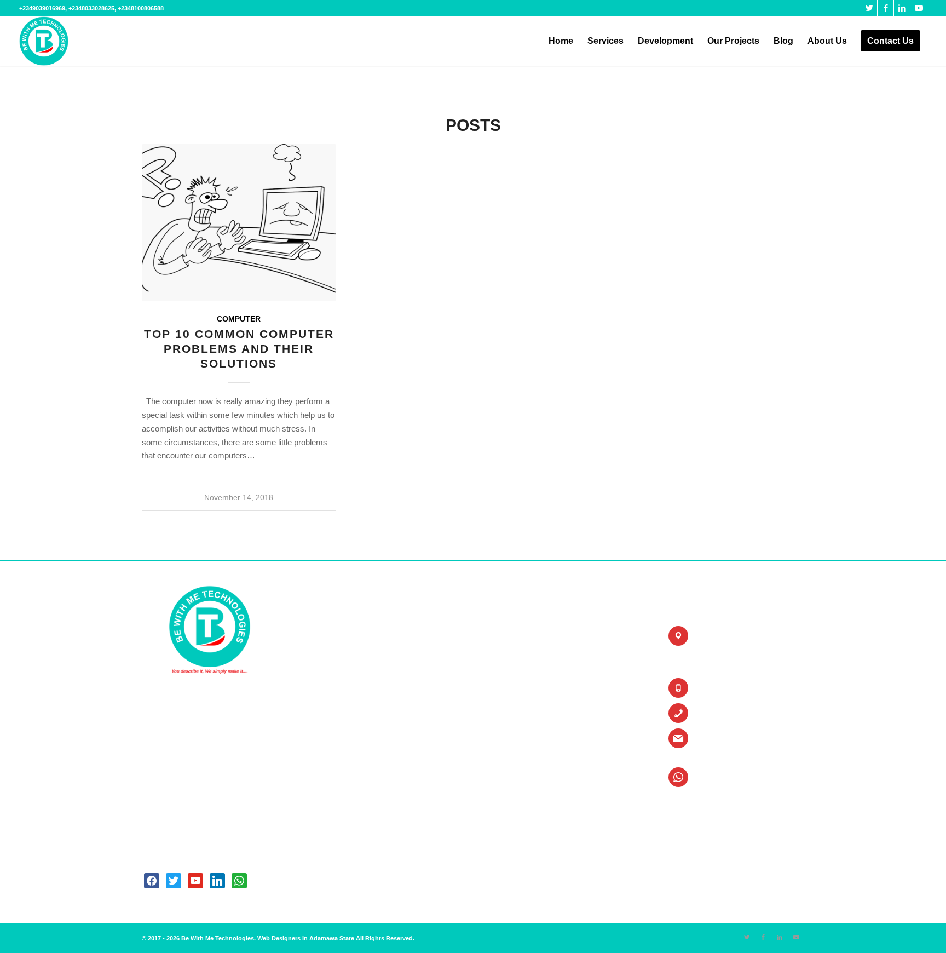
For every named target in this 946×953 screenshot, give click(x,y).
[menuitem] (560, 41)
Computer (239, 319)
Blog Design (512, 634)
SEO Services (515, 653)
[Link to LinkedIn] (902, 8)
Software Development (528, 671)
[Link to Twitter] (869, 8)
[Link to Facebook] (885, 8)
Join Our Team (341, 764)
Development (338, 745)
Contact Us (335, 690)
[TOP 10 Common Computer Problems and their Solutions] (239, 222)
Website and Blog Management (367, 782)
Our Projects (337, 708)
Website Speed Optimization (538, 782)
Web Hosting (513, 708)
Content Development (352, 801)
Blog (325, 671)
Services (331, 727)
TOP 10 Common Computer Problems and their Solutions (239, 349)
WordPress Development (532, 801)
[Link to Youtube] (918, 8)
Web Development (522, 690)
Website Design (518, 727)
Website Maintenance (527, 745)
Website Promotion (523, 764)
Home (327, 634)
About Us (332, 653)
